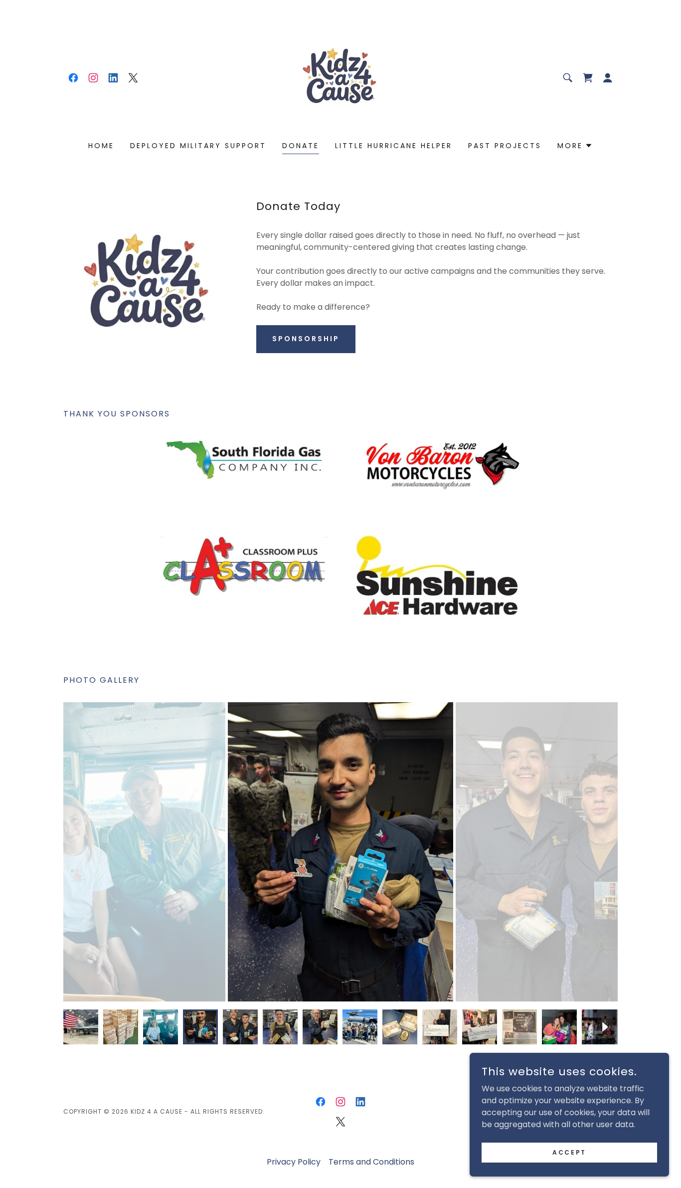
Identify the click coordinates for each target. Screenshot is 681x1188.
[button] (608, 78)
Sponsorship (306, 339)
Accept (569, 1152)
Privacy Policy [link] (294, 1162)
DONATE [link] (300, 146)
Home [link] (101, 146)
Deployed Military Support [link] (198, 146)
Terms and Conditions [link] (371, 1162)
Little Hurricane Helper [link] (393, 146)
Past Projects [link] (504, 146)
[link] (73, 78)
